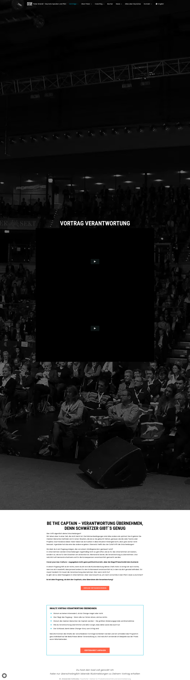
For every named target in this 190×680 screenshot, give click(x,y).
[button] (4, 675)
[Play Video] (95, 261)
